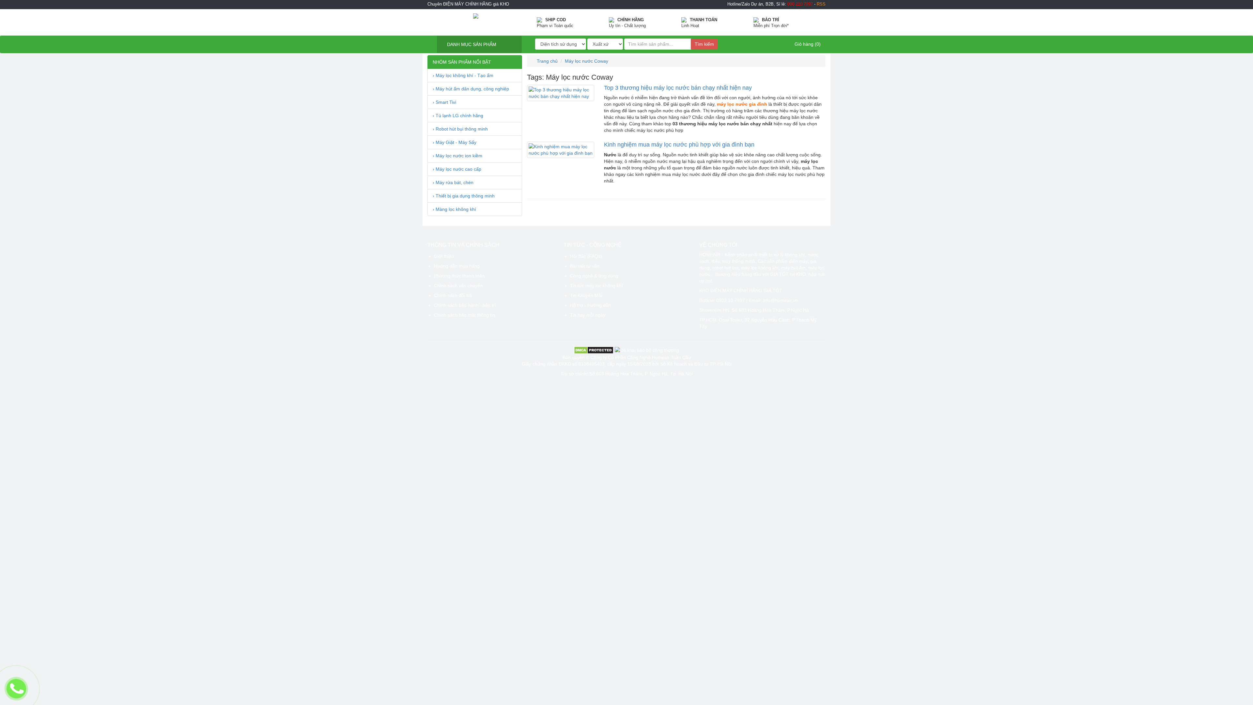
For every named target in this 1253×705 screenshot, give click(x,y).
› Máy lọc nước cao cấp (457, 169)
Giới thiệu (444, 256)
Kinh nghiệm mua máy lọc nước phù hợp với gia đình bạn (679, 144)
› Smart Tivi (444, 102)
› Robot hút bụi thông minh (460, 129)
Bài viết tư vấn (584, 266)
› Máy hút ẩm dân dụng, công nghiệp (471, 88)
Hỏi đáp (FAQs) (586, 256)
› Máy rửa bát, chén (453, 182)
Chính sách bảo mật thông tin (464, 315)
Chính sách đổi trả (453, 295)
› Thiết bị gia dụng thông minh (464, 195)
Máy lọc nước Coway (586, 61)
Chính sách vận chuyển (458, 285)
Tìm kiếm (704, 44)
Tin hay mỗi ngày (587, 315)
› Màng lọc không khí (454, 209)
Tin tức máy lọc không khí (596, 285)
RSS (821, 4)
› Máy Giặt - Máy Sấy (454, 142)
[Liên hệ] (16, 688)
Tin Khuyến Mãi (586, 295)
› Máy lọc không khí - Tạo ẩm (463, 75)
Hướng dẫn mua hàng (457, 266)
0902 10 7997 (730, 300)
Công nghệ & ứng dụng (594, 275)
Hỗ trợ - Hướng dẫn (590, 305)
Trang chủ (546, 61)
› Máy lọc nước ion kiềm (457, 155)
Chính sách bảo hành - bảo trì (465, 305)
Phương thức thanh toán (459, 275)
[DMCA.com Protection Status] (593, 349)
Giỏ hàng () (807, 44)
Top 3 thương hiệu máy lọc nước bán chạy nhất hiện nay (678, 88)
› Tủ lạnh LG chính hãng (458, 115)
